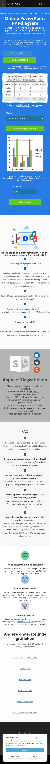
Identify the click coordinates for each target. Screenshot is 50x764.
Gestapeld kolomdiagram (25, 712)
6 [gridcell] (30, 91)
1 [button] (30, 99)
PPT (16, 191)
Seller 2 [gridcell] (9, 91)
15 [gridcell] (41, 88)
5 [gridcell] (30, 88)
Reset (41, 80)
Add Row (12, 76)
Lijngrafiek (25, 669)
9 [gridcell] (40, 95)
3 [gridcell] (40, 91)
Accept (25, 750)
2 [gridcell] (19, 91)
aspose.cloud (40, 34)
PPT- (31, 391)
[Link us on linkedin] (30, 731)
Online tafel (17, 53)
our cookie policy (19, 745)
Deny (35, 756)
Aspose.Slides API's (25, 621)
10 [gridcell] (20, 88)
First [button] (20, 99)
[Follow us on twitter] (24, 731)
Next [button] (36, 99)
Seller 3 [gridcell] (9, 95)
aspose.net (30, 34)
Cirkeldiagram (25, 690)
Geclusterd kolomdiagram (25, 658)
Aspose (10, 4)
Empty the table (29, 80)
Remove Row (23, 76)
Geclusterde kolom (16, 118)
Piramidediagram (25, 701)
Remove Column (14, 80)
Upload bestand (20, 59)
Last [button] (42, 99)
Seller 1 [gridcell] (9, 88)
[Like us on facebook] (19, 731)
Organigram (25, 680)
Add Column (36, 76)
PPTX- (36, 391)
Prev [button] (26, 99)
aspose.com (22, 34)
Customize (15, 756)
